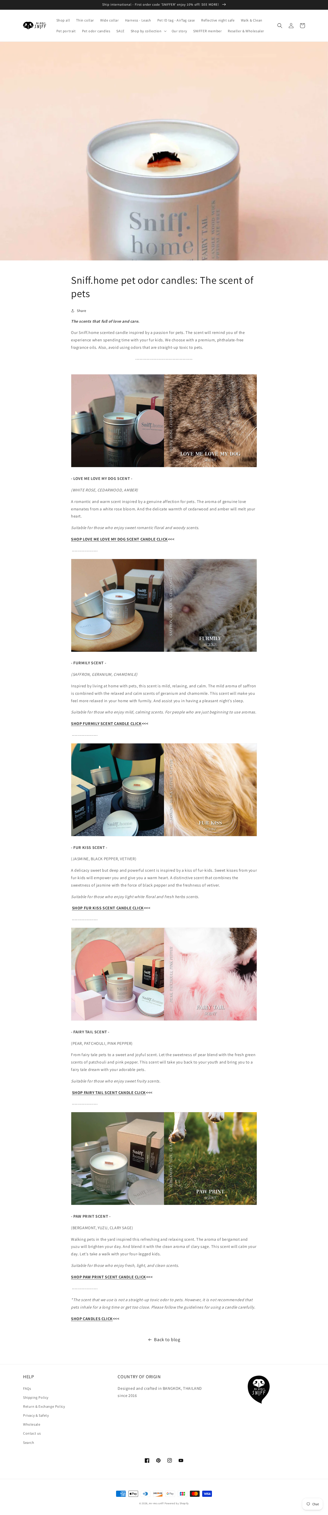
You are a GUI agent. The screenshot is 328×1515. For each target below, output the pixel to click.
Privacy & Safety (36, 1415)
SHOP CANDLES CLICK (92, 1318)
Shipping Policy (35, 1397)
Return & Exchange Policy (44, 1406)
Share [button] (81, 310)
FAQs (27, 1388)
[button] (148, 31)
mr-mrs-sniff (156, 1503)
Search (28, 1442)
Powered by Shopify (177, 1503)
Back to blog (167, 1339)
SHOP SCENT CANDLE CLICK (106, 723)
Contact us (32, 1433)
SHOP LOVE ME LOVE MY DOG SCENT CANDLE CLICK (119, 539)
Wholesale (31, 1424)
